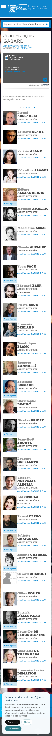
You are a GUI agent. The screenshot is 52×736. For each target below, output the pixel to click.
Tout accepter (13, 729)
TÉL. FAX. (12, 69)
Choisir (27, 722)
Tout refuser (13, 722)
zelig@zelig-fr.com (16, 72)
